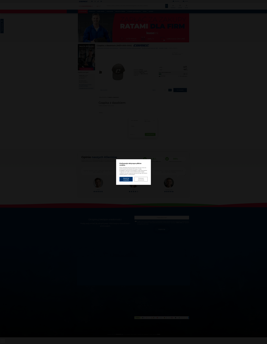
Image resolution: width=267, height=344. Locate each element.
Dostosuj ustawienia (141, 179)
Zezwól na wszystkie (126, 179)
